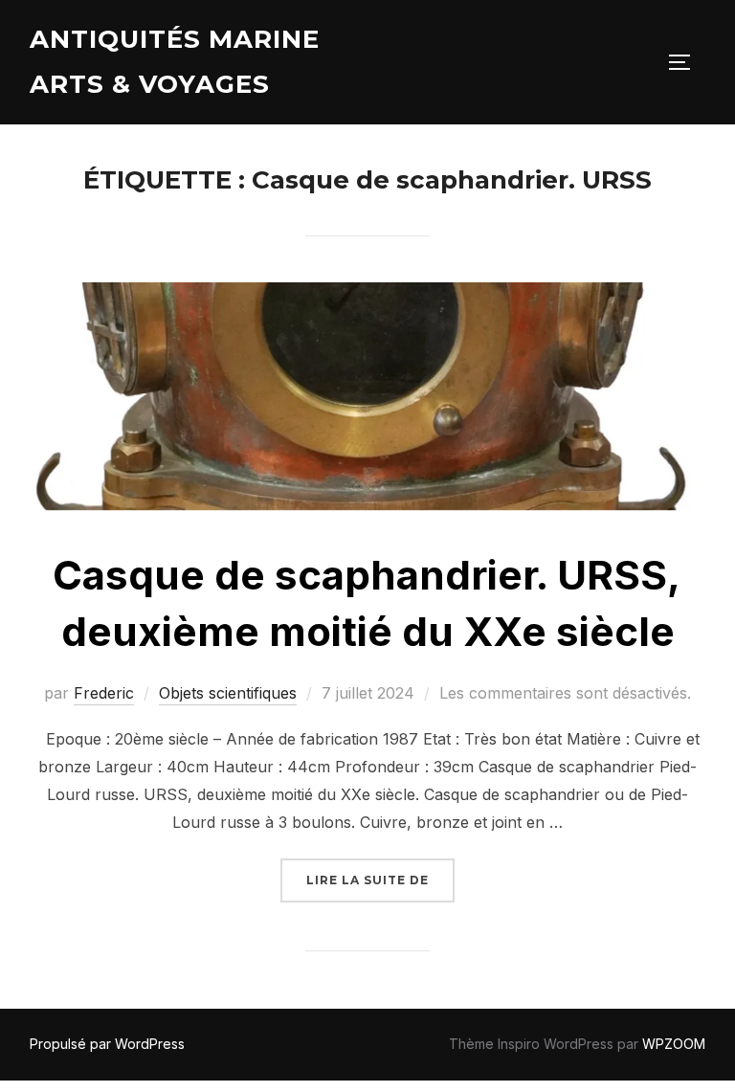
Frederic (104, 692)
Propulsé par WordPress (107, 1044)
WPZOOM (673, 1044)
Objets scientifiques (228, 692)
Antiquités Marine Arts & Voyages (175, 62)
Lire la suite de (380, 879)
